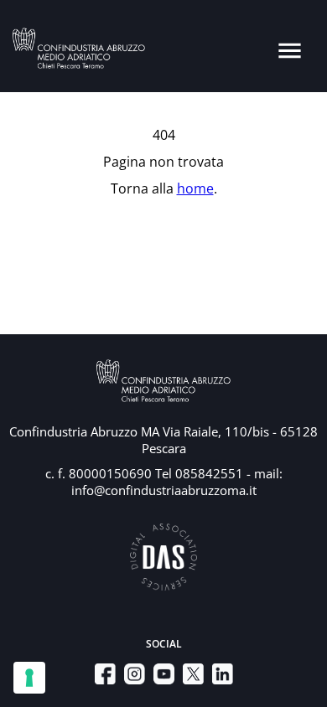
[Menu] (289, 50)
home (195, 188)
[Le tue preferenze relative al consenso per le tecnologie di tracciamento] (29, 678)
